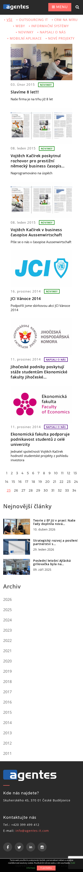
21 (54, 482)
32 (60, 490)
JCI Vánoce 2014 (26, 298)
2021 (7, 650)
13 (75, 473)
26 (16, 490)
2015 (7, 712)
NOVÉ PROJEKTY (61, 38)
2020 (7, 661)
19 (40, 482)
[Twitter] (19, 846)
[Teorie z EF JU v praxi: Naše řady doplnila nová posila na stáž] (16, 527)
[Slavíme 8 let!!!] (41, 62)
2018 (7, 681)
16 (20, 482)
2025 (7, 609)
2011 (7, 753)
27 (23, 490)
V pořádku (46, 868)
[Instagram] (42, 846)
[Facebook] (7, 846)
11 (62, 473)
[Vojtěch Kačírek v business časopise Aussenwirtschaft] (41, 200)
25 (9, 490)
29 (38, 490)
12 (68, 473)
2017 (7, 691)
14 (6, 482)
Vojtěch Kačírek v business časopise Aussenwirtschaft (36, 232)
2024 (7, 619)
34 (74, 490)
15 (13, 482)
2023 (7, 630)
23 (69, 482)
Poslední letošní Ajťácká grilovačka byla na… (52, 562)
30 (46, 490)
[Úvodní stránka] (18, 7)
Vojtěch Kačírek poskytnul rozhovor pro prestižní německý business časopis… (38, 160)
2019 (7, 671)
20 (47, 482)
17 (26, 482)
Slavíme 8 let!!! (25, 92)
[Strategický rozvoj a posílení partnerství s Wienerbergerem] (16, 547)
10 (56, 473)
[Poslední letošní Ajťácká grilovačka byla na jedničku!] (16, 567)
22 (61, 482)
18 (33, 482)
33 (67, 490)
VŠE (10, 20)
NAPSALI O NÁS (53, 32)
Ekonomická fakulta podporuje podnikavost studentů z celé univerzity (40, 439)
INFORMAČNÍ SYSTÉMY (50, 26)
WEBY (20, 26)
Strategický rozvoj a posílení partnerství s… (55, 542)
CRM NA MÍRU (66, 20)
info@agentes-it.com (32, 831)
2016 (7, 702)
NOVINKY (25, 32)
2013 (7, 732)
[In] (30, 846)
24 (76, 482)
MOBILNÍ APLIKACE (26, 38)
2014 (7, 722)
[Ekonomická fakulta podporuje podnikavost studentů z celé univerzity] (41, 404)
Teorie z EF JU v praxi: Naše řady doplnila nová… (54, 522)
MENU (61, 7)
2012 (7, 743)
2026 (7, 599)
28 (31, 490)
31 (52, 490)
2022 (7, 640)
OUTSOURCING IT (33, 20)
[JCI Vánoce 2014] (41, 268)
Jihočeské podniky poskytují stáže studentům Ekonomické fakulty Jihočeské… (39, 372)
